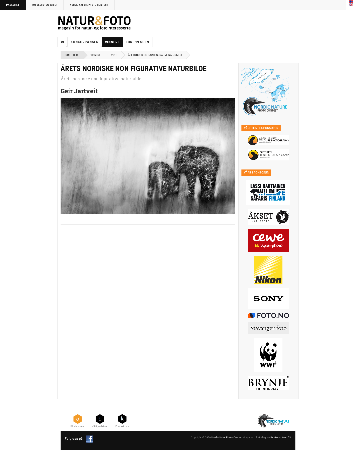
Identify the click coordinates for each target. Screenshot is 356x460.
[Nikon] (268, 270)
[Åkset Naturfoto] (268, 217)
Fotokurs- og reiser (44, 5)
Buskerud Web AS (281, 437)
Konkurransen (85, 42)
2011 (114, 55)
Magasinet (12, 5)
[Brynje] (268, 383)
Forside (63, 42)
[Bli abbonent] (78, 418)
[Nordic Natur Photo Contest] (94, 22)
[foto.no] (268, 315)
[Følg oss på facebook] (89, 438)
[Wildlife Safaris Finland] (268, 192)
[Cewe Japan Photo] (268, 240)
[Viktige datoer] (100, 418)
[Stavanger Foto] (268, 328)
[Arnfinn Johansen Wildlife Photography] (268, 140)
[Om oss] (122, 418)
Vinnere (112, 42)
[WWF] (268, 355)
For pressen (137, 42)
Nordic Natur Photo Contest (226, 437)
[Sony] (268, 298)
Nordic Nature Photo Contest (89, 5)
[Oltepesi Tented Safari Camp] (268, 154)
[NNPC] (274, 420)
